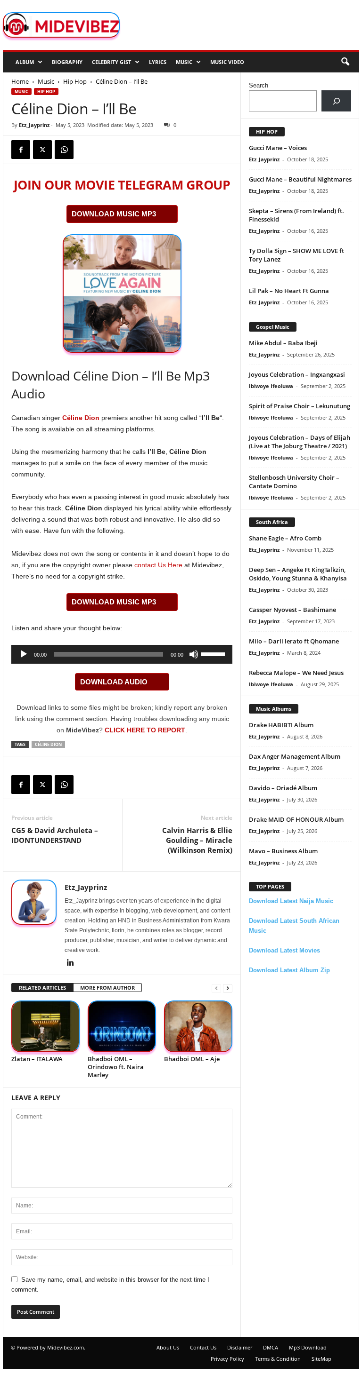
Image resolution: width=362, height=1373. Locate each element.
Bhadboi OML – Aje (192, 1059)
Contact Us (203, 1347)
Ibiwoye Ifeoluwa (271, 385)
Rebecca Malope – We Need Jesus (296, 672)
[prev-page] (216, 988)
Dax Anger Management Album (294, 756)
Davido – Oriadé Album (283, 788)
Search (258, 85)
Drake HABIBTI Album (281, 725)
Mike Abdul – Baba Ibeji (283, 343)
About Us (167, 1347)
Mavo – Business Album (283, 851)
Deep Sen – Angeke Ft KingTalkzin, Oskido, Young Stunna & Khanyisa (298, 573)
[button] (345, 62)
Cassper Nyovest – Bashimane (292, 609)
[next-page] (227, 988)
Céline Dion (80, 417)
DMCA (270, 1347)
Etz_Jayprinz (34, 124)
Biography (67, 61)
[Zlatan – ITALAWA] (45, 1026)
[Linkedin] (70, 963)
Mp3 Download (308, 1347)
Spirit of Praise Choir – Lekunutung (299, 406)
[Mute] (193, 654)
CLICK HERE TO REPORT (145, 730)
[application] (121, 654)
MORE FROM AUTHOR (107, 987)
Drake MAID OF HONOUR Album (296, 819)
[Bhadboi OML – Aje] (198, 1026)
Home (20, 81)
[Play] (23, 654)
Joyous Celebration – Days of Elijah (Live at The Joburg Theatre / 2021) (299, 441)
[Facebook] (20, 149)
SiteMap (321, 1358)
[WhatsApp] (64, 149)
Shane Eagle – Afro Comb (285, 538)
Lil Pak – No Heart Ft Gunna (289, 290)
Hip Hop (75, 81)
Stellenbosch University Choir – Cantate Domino (294, 481)
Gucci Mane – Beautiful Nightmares (300, 179)
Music (184, 61)
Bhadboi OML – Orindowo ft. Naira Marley (116, 1067)
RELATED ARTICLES (42, 987)
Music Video (227, 61)
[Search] (336, 100)
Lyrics (157, 61)
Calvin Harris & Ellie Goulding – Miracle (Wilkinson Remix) (197, 840)
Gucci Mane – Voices (278, 147)
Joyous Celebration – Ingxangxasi (297, 374)
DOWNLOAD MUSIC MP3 (114, 214)
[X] (42, 149)
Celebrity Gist (111, 61)
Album (25, 61)
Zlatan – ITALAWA (37, 1059)
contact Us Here (158, 565)
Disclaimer (239, 1347)
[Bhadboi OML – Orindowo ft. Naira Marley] (122, 1026)
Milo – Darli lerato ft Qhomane (294, 641)
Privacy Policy (227, 1358)
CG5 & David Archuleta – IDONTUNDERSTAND (54, 835)
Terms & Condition (278, 1358)
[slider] (214, 653)
